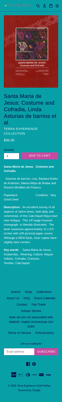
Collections (43, 292)
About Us (13, 298)
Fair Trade (39, 304)
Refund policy (44, 333)
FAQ (27, 298)
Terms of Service (19, 333)
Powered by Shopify (29, 390)
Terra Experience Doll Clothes (34, 385)
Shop (28, 292)
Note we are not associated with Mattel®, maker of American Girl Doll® (31, 322)
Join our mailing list (31, 343)
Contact (22, 304)
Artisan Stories (31, 311)
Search (15, 292)
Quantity (9, 149)
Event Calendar (44, 298)
